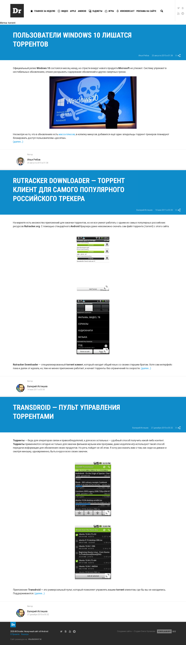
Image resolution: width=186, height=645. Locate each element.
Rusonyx (25, 634)
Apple (73, 11)
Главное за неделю (44, 11)
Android (82, 11)
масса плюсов (67, 134)
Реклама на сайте (146, 11)
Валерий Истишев (144, 210)
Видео (64, 11)
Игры (111, 11)
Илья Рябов (144, 55)
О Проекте (14, 634)
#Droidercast (127, 11)
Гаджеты (97, 11)
